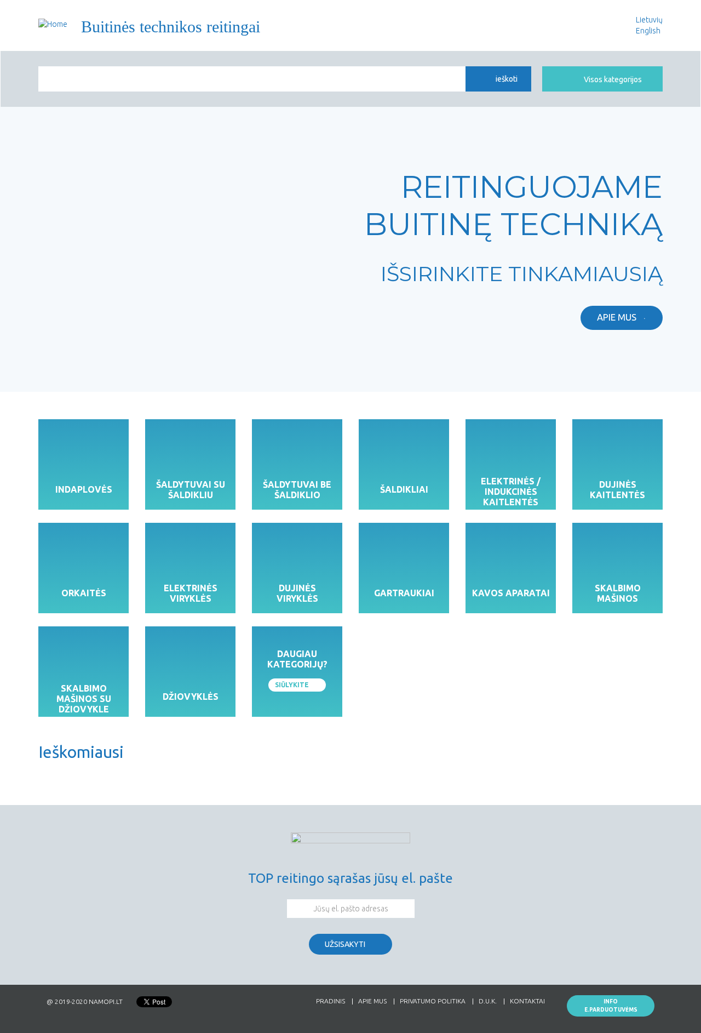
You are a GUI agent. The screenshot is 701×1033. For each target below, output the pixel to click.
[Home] (52, 24)
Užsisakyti (345, 944)
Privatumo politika (433, 1001)
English (648, 30)
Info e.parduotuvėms (610, 1005)
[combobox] (252, 79)
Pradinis (330, 1001)
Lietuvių (649, 19)
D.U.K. (488, 1001)
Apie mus (616, 317)
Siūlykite (292, 684)
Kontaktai (527, 1001)
